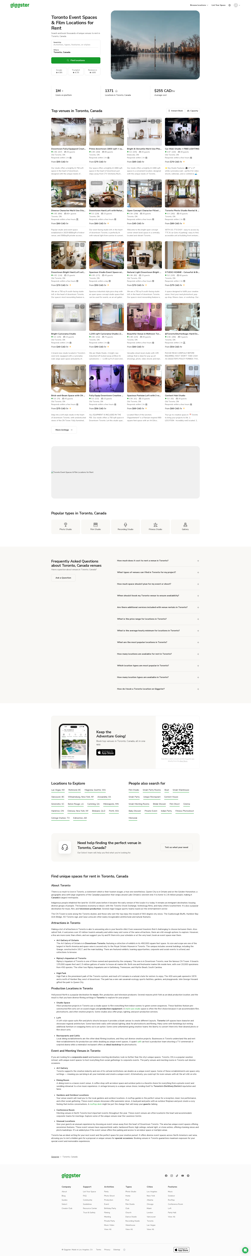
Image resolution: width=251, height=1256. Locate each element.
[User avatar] (236, 5)
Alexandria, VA (104, 797)
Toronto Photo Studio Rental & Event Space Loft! (182, 210)
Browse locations (198, 5)
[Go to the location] (68, 132)
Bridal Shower (159, 804)
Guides (64, 1200)
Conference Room (175, 1204)
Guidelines (87, 1204)
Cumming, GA (93, 804)
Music (170, 1191)
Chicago (150, 1204)
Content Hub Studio (175, 395)
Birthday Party (110, 1208)
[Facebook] (166, 1175)
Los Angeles (152, 1191)
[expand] (198, 619)
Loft (169, 1208)
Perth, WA (114, 811)
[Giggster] (19, 5)
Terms (98, 1249)
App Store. (184, 761)
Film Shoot (175, 804)
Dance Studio (131, 1217)
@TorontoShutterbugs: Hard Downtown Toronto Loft (182, 333)
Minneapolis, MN (111, 804)
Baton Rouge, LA (76, 804)
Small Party (134, 797)
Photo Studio (131, 1191)
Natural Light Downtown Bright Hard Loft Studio (144, 272)
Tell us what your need (176, 847)
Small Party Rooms (152, 790)
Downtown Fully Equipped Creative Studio (68, 148)
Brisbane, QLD (98, 811)
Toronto (150, 1221)
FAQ (85, 1196)
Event (106, 1204)
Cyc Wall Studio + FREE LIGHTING (182, 148)
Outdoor (171, 1196)
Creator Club (67, 1208)
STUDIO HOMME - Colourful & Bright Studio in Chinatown (182, 272)
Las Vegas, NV (58, 790)
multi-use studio (132, 1008)
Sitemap (116, 1249)
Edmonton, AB (80, 818)
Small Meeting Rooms (139, 804)
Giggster (55, 1156)
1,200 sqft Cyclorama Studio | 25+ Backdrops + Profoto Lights (106, 333)
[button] (245, 1250)
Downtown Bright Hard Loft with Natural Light (68, 272)
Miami (149, 1208)
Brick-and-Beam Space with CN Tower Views (68, 395)
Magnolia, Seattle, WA (95, 790)
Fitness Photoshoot (184, 811)
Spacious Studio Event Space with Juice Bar (106, 272)
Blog (63, 1196)
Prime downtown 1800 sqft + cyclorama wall (106, 148)
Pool (127, 1200)
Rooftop (171, 1200)
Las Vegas (151, 1225)
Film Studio (134, 790)
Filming (107, 1212)
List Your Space (218, 5)
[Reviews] (188, 1175)
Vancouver (151, 1217)
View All (107, 1229)
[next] (82, 132)
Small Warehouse (181, 790)
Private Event (151, 811)
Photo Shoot (109, 1196)
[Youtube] (182, 1175)
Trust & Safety (89, 1212)
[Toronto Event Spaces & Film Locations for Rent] (125, 472)
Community (87, 1200)
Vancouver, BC (57, 797)
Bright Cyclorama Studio (63, 333)
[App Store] (105, 752)
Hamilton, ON (57, 811)
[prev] (55, 132)
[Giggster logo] (71, 1175)
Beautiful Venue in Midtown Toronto (144, 333)
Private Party (109, 1221)
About (64, 1191)
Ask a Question (63, 577)
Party (106, 1191)
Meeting (107, 1217)
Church (128, 1212)
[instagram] (171, 1175)
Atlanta (150, 1200)
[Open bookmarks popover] (82, 121)
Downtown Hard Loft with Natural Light (106, 210)
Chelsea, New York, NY (77, 811)
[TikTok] (177, 1175)
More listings (62, 429)
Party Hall (172, 1212)
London (150, 1212)
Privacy (107, 1249)
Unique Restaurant (152, 797)
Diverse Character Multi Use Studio (68, 210)
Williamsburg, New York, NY (81, 797)
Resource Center (90, 1208)
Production (108, 1200)
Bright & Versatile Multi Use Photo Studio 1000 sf (144, 148)
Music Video (109, 1225)
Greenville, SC (57, 804)
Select (64, 1204)
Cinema (186, 804)
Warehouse (130, 1225)
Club (127, 1208)
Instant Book (177, 111)
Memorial (133, 818)
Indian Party (166, 811)
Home (128, 1196)
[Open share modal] (77, 121)
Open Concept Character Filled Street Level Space (144, 210)
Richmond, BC (74, 790)
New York (151, 1196)
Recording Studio (133, 1221)
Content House (171, 797)
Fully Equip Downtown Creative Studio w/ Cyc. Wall (106, 395)
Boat (166, 790)
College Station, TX (60, 818)
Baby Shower (135, 811)
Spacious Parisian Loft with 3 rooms (144, 395)
